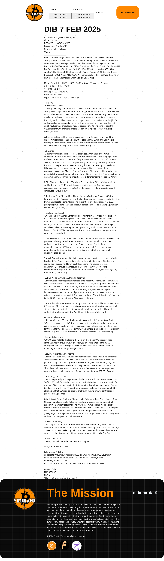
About (53, 9)
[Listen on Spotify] (150, 493)
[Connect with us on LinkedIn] (139, 493)
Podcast (99, 12)
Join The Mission (127, 12)
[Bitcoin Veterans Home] (34, 12)
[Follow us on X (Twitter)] (134, 493)
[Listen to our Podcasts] (156, 493)
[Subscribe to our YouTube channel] (145, 493)
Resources (78, 9)
